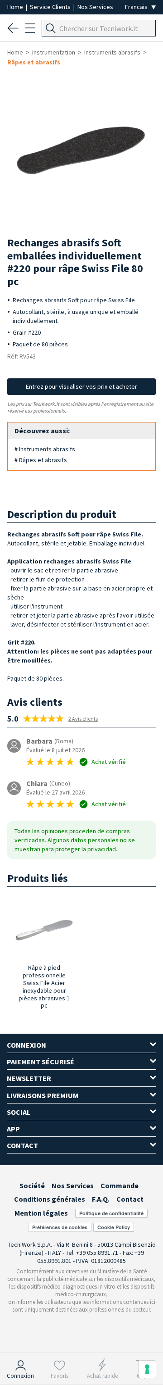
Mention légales (41, 1212)
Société (32, 1185)
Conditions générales (49, 1198)
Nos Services (95, 7)
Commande (120, 1185)
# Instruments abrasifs (44, 449)
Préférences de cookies (59, 1227)
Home (15, 7)
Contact (130, 1198)
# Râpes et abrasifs (40, 460)
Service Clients (51, 7)
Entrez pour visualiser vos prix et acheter (81, 386)
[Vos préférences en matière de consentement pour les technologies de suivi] (147, 1369)
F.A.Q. (101, 1198)
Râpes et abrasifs (33, 62)
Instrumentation (53, 52)
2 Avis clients (83, 718)
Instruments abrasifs (112, 52)
